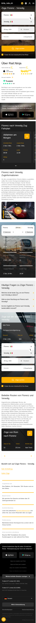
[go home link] (7, 3)
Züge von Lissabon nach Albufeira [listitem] (17, 567)
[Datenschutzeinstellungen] (3, 619)
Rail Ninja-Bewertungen (23, 510)
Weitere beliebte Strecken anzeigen (16, 576)
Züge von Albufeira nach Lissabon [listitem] (17, 571)
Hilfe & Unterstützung (18, 604)
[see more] (27, 136)
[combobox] (14, 15)
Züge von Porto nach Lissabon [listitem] (17, 564)
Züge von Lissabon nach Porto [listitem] (17, 561)
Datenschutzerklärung (27, 609)
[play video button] (18, 210)
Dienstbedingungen (7, 609)
